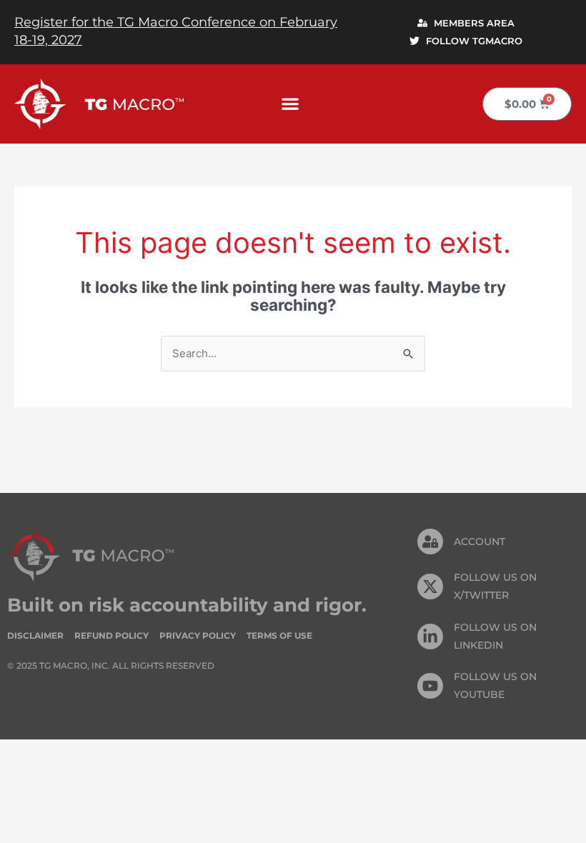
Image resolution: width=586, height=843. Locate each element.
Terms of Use (279, 635)
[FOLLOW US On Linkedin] (430, 636)
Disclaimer (35, 635)
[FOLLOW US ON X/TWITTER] (430, 586)
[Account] (430, 541)
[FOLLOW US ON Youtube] (430, 686)
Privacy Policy (197, 635)
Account (479, 541)
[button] (290, 104)
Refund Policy (111, 635)
